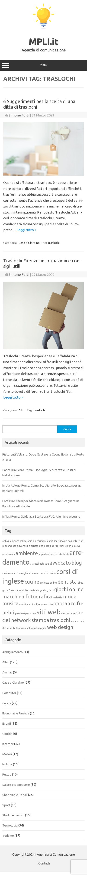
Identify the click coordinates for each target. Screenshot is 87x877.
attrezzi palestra (39, 563)
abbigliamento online (14, 541)
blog (76, 563)
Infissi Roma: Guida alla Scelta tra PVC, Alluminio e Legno (41, 516)
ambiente (27, 553)
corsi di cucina (48, 573)
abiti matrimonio (57, 541)
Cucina (6, 703)
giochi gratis (46, 590)
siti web (48, 612)
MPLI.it (43, 41)
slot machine (68, 613)
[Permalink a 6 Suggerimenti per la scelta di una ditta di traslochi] (43, 174)
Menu (43, 64)
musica (10, 603)
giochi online (69, 589)
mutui (22, 604)
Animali (7, 672)
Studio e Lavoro (13, 815)
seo (34, 613)
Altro (22, 410)
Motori (7, 754)
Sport (6, 805)
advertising (23, 545)
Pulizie (6, 774)
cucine (32, 582)
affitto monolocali (41, 545)
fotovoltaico (32, 590)
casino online (9, 573)
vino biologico (38, 628)
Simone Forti (19, 115)
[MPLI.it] (43, 27)
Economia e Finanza (15, 713)
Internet (7, 744)
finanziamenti (17, 590)
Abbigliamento (12, 652)
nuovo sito (47, 604)
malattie (57, 597)
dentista (67, 582)
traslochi (54, 242)
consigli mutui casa (28, 573)
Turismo (8, 835)
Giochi (6, 734)
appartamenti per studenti (54, 554)
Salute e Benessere (16, 784)
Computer (9, 693)
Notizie (7, 764)
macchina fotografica (27, 596)
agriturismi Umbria (62, 545)
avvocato (60, 563)
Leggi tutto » (26, 230)
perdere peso (23, 613)
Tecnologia (10, 825)
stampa (40, 620)
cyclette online (48, 582)
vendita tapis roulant (18, 628)
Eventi (6, 723)
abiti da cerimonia (37, 541)
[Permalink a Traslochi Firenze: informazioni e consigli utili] (43, 348)
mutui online (33, 604)
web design (60, 627)
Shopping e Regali (14, 795)
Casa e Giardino (29, 242)
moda (70, 596)
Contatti (44, 863)
